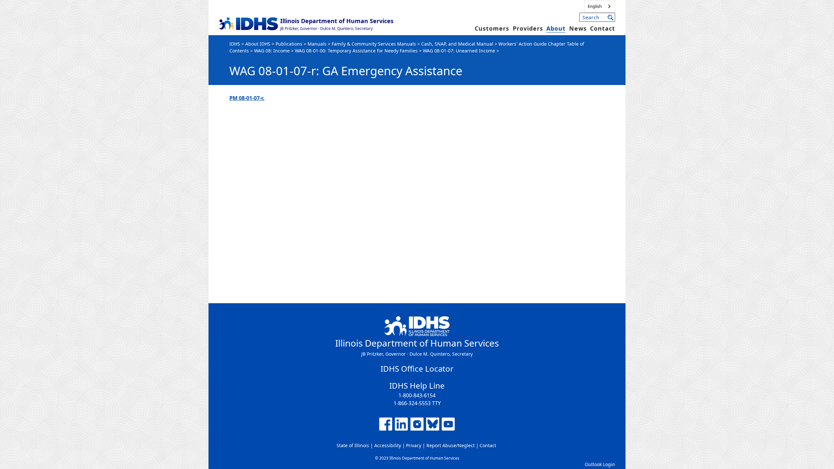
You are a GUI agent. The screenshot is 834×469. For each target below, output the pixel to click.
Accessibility (387, 445)
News (578, 28)
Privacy (413, 445)
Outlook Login (600, 464)
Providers (528, 28)
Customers (492, 28)
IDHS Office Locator (417, 368)
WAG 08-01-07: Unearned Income (459, 51)
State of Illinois (353, 445)
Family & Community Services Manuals (374, 44)
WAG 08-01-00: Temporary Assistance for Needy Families (356, 51)
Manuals (317, 44)
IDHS (234, 44)
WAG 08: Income (272, 51)
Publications (289, 44)
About (556, 28)
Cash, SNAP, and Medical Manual (457, 44)
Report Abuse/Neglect (450, 445)
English (595, 6)
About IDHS (257, 44)
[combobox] (599, 6)
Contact (602, 28)
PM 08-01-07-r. (247, 98)
